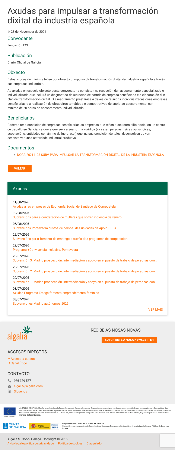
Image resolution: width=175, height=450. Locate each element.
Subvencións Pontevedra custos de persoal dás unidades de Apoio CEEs (64, 228)
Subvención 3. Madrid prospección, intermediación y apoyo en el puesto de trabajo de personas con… (85, 260)
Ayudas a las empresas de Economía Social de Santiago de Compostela (64, 206)
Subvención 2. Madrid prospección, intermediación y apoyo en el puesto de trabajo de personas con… (85, 271)
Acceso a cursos (23, 359)
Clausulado (94, 443)
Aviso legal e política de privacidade (30, 443)
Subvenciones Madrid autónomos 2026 (40, 303)
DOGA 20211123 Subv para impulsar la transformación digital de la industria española (90, 155)
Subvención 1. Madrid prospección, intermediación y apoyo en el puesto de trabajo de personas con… (85, 282)
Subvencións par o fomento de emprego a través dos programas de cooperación (70, 239)
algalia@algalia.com (28, 386)
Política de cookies (70, 443)
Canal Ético (19, 363)
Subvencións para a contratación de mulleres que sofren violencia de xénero (67, 217)
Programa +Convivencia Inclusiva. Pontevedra (45, 250)
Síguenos (20, 391)
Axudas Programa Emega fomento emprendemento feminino (56, 293)
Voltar (19, 168)
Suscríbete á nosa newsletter (129, 339)
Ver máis (155, 309)
